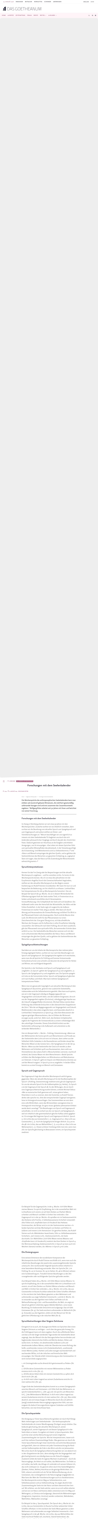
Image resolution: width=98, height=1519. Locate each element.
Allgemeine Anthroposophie (25, 781)
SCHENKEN (47, 1)
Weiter (42, 15)
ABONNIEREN (57, 1)
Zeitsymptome (20, 15)
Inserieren (19, 1)
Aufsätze (11, 15)
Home (4, 15)
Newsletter (38, 1)
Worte (36, 15)
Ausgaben (51, 15)
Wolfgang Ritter (23, 791)
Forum (29, 15)
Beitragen (28, 1)
